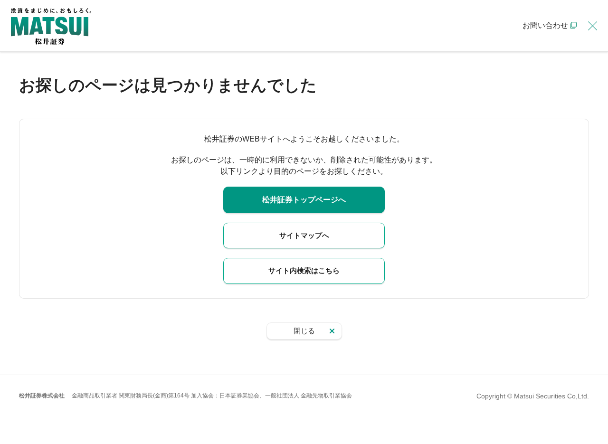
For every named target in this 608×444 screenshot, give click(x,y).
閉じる (304, 331)
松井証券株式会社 (42, 395)
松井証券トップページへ (304, 200)
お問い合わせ (545, 25)
